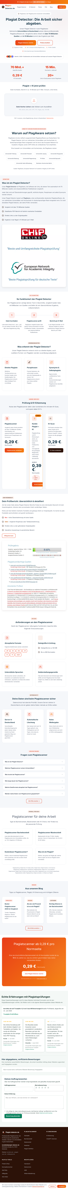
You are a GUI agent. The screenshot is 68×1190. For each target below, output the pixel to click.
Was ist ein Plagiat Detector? (14, 762)
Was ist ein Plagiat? (48, 872)
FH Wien (42, 158)
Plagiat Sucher (12, 871)
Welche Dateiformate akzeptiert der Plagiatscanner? (21, 787)
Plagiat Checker (44, 867)
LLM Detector (30, 869)
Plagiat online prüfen (33, 871)
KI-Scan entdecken (55, 450)
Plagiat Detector (21, 7)
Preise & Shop (6, 1163)
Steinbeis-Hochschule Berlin (44, 163)
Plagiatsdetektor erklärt (20, 872)
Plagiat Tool (44, 869)
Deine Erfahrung (9, 1094)
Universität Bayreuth (54, 158)
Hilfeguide (4, 1173)
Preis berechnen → (42, 978)
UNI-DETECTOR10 (39, 2)
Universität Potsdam (26, 153)
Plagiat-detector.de (12, 1132)
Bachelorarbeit (28, 1138)
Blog (51, 7)
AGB (25, 1170)
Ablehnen (52, 1186)
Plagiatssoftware (37, 869)
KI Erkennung (25, 871)
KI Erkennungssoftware (54, 871)
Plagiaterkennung (42, 871)
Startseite (26, 1135)
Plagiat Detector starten (25, 43)
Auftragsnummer (10, 1085)
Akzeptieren (62, 1186)
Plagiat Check (37, 867)
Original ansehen (7, 1045)
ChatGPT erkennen (51, 1138)
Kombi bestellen (38, 484)
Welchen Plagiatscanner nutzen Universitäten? (20, 768)
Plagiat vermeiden (38, 872)
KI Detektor (51, 869)
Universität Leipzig (41, 153)
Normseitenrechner (7, 1167)
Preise (40, 7)
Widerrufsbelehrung (29, 1173)
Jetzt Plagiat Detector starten (34, 973)
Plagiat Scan (23, 867)
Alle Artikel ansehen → (34, 928)
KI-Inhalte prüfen (30, 867)
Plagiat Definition (28, 1148)
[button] (34, 105)
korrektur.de (10, 1152)
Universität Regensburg (29, 158)
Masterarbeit (27, 1142)
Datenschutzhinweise (46, 1113)
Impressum (27, 1163)
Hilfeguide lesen (8, 535)
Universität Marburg (13, 158)
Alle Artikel (5, 1176)
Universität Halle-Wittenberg (24, 163)
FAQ (46, 7)
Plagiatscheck (16, 869)
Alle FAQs (4, 1170)
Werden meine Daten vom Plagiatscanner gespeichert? (22, 794)
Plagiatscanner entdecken (14, 450)
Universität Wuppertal (57, 153)
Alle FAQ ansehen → (34, 801)
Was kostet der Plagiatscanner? (15, 774)
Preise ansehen (45, 43)
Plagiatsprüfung (16, 867)
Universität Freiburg (10, 153)
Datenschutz (50, 118)
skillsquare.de (11, 1154)
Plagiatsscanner (23, 869)
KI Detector (32, 7)
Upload (60, 7)
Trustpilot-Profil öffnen (10, 1014)
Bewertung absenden (13, 1116)
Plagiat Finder (18, 871)
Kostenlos (26, 1145)
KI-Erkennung (50, 1135)
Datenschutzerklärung (38, 1186)
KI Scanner (52, 867)
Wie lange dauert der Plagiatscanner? (17, 781)
